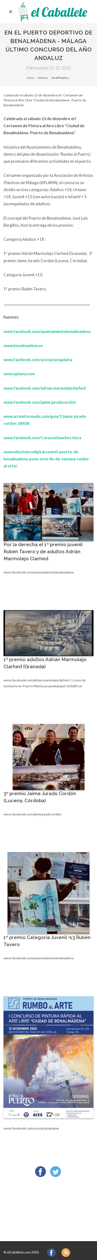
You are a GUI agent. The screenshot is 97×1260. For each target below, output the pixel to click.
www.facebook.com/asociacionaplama (38, 359)
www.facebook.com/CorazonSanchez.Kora (42, 437)
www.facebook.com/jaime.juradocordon (40, 402)
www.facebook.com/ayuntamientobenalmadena (47, 331)
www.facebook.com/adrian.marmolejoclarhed (45, 388)
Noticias (43, 77)
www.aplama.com (19, 373)
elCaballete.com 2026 (23, 1252)
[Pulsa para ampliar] (48, 512)
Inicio (30, 77)
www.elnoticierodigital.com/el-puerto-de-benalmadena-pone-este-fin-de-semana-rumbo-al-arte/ (47, 458)
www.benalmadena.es (23, 345)
